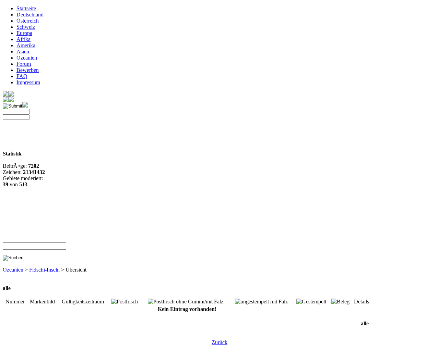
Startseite (26, 8)
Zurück (219, 342)
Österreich (27, 21)
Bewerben (27, 70)
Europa (24, 33)
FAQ (21, 76)
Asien (22, 51)
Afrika (23, 39)
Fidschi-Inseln (44, 270)
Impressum (28, 82)
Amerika (25, 45)
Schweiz (25, 27)
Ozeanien (26, 58)
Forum (23, 64)
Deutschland (30, 14)
